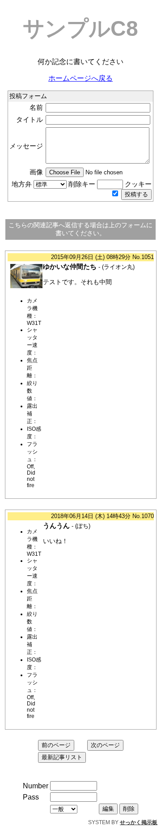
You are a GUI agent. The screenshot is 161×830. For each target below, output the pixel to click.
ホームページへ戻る (80, 78)
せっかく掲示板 (138, 822)
